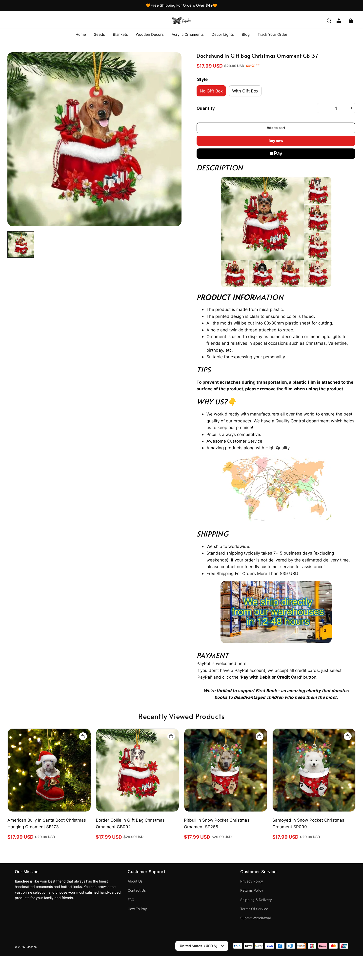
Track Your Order (272, 34)
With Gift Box (245, 90)
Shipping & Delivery (256, 900)
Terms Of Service (254, 909)
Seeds (99, 34)
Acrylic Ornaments (188, 34)
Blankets (120, 34)
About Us (135, 881)
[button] (329, 21)
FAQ (131, 900)
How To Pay (137, 909)
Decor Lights (223, 34)
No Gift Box (211, 90)
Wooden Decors (150, 34)
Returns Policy (251, 890)
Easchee (31, 947)
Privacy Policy (251, 881)
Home (81, 34)
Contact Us (137, 890)
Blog (246, 34)
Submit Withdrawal (255, 918)
